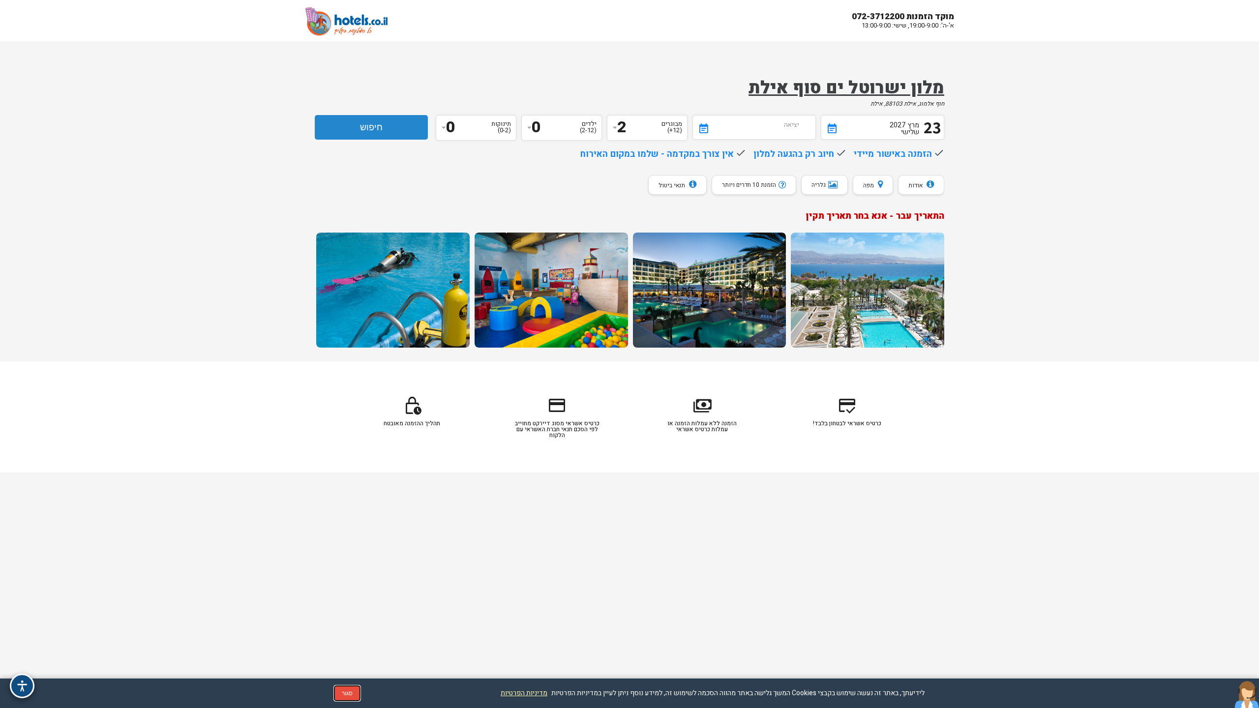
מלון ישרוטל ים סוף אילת (846, 88)
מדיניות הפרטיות (524, 693)
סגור (347, 693)
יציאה (791, 124)
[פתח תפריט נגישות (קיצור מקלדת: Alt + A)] (22, 686)
